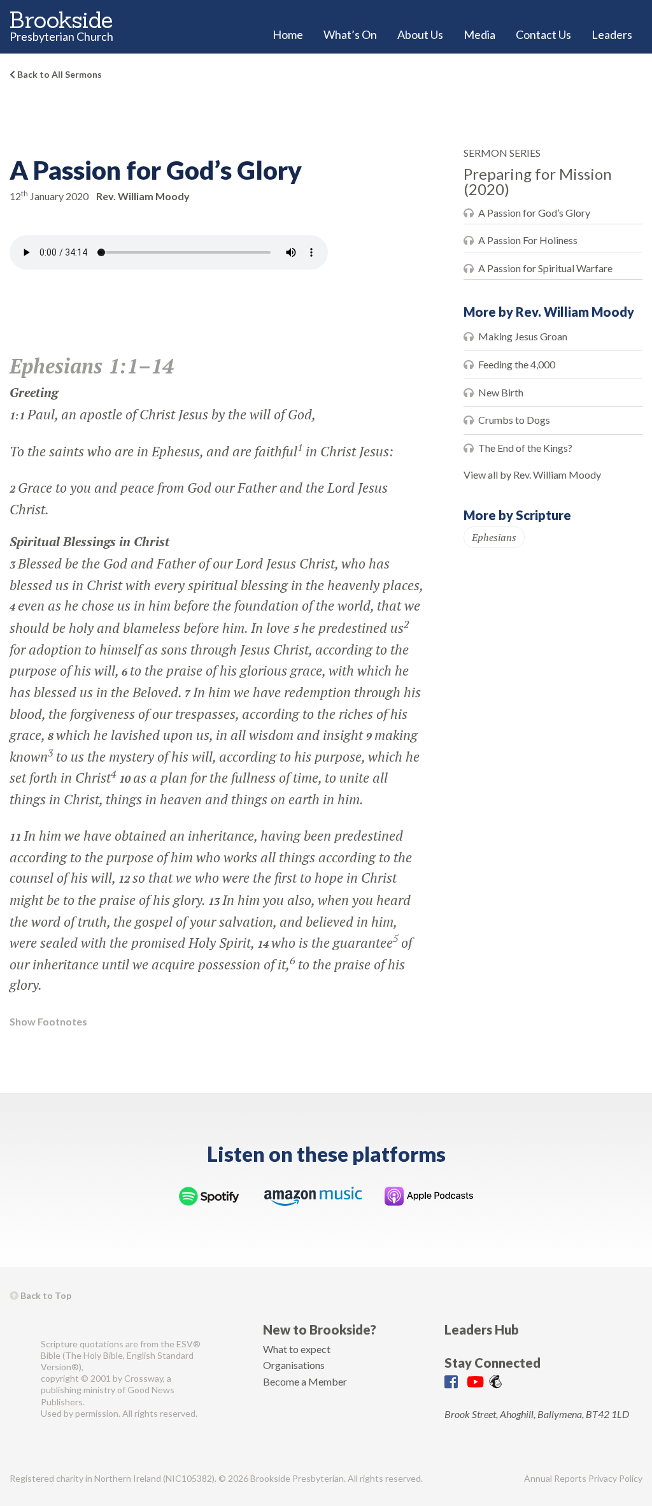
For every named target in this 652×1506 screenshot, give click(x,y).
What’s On (350, 34)
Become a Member (305, 1381)
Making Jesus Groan (522, 336)
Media (479, 34)
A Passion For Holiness (528, 240)
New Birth (500, 392)
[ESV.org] (20, 1379)
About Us (420, 34)
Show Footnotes (48, 1022)
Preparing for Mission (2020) (538, 181)
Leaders (612, 34)
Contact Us (543, 34)
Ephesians (494, 537)
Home (288, 34)
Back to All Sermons (58, 74)
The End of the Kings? (525, 448)
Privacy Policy (615, 1478)
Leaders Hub (481, 1329)
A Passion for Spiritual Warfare (545, 268)
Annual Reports (555, 1478)
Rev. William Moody (143, 196)
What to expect (296, 1349)
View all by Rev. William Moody (532, 474)
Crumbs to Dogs (514, 420)
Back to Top (44, 1295)
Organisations (294, 1365)
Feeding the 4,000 (516, 364)
